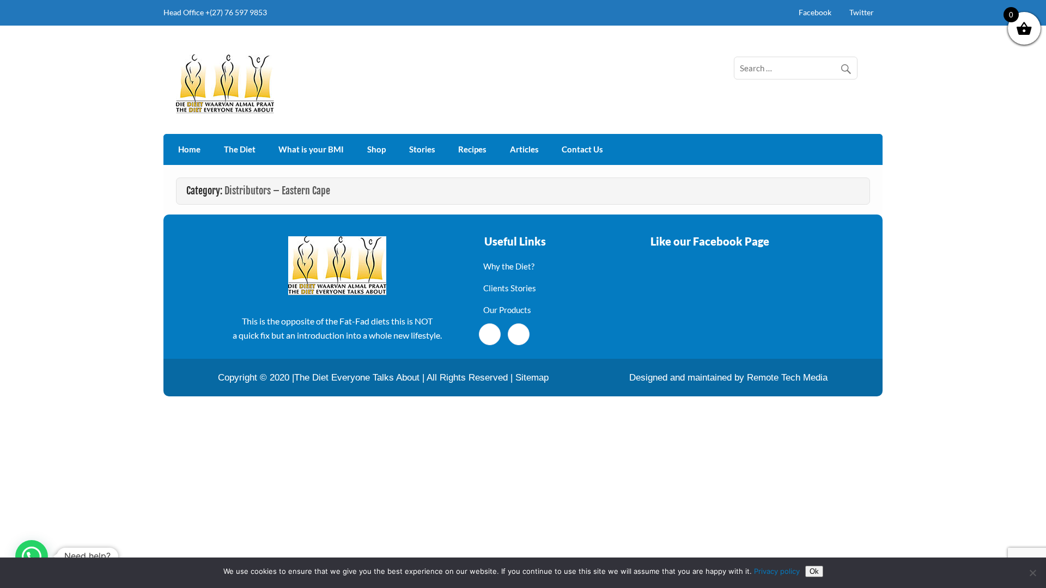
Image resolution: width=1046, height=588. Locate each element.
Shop (376, 149)
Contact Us (582, 149)
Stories (422, 149)
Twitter (861, 12)
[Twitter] (519, 334)
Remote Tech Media (787, 377)
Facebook (815, 12)
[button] (31, 556)
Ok (814, 571)
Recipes (472, 149)
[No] (1032, 572)
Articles (524, 149)
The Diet (240, 149)
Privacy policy (777, 571)
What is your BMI (311, 149)
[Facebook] (490, 334)
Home (189, 149)
